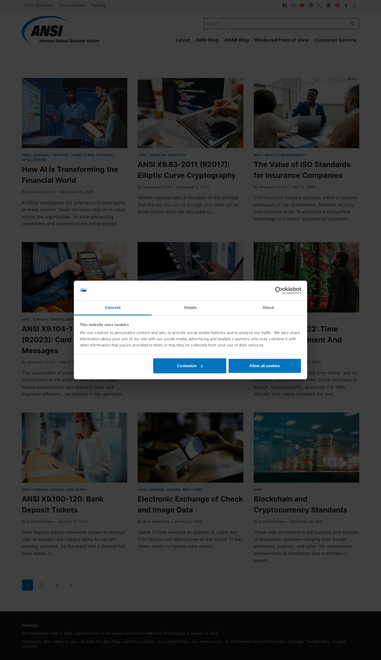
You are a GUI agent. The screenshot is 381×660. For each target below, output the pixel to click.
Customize (186, 366)
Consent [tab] (113, 307)
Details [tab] (190, 307)
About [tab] (268, 307)
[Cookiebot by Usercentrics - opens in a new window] (278, 290)
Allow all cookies (264, 366)
